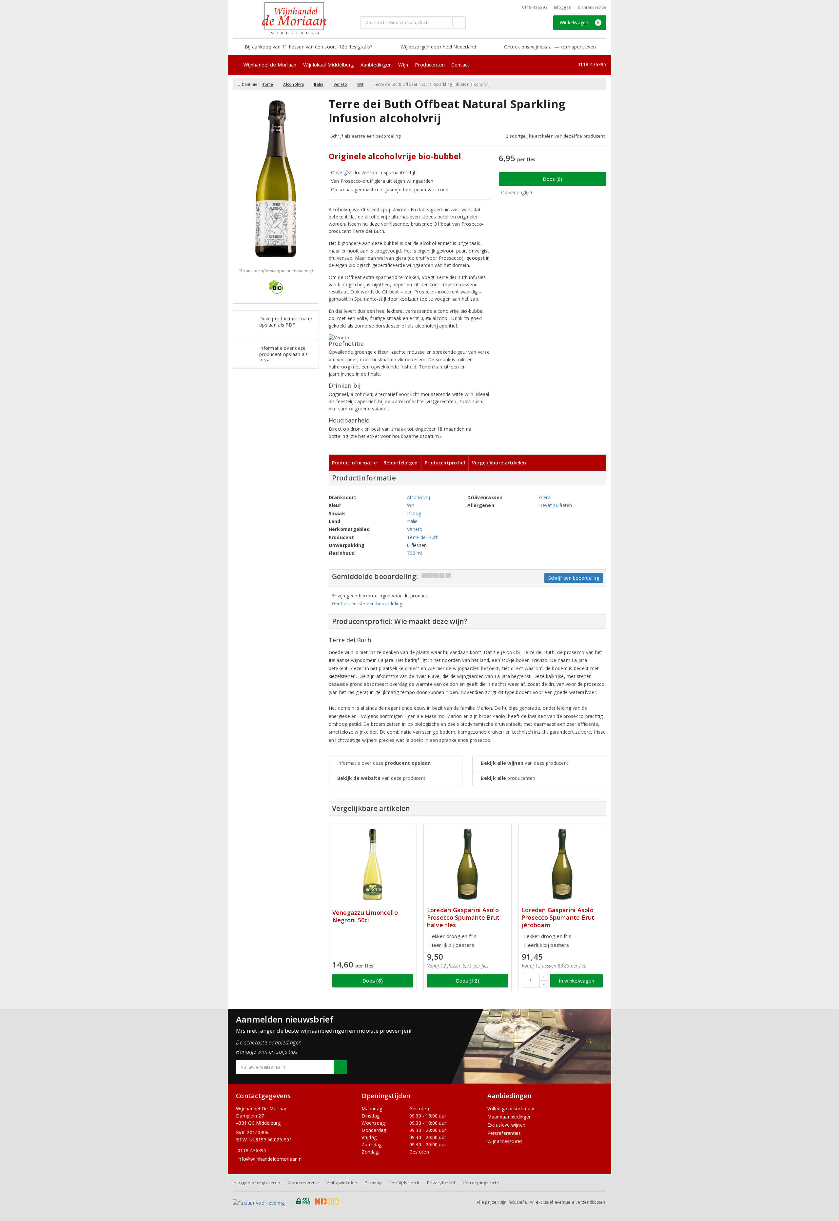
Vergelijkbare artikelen (499, 463)
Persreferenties (504, 1133)
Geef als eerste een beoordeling (367, 603)
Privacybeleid (441, 1183)
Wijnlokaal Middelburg (328, 64)
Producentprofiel (445, 463)
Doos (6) (552, 179)
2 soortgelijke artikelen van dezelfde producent (555, 136)
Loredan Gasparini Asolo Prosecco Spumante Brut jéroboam (558, 917)
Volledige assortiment (511, 1108)
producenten (508, 778)
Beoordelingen (400, 463)
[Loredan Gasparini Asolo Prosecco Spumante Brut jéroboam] (562, 864)
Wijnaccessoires (505, 1141)
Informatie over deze (384, 763)
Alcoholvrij (293, 84)
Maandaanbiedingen (509, 1117)
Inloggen (562, 7)
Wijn (403, 64)
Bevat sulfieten (555, 505)
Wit (360, 84)
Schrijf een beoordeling (573, 578)
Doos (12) (467, 980)
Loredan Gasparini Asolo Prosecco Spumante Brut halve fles (463, 917)
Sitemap (373, 1183)
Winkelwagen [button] (579, 22)
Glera (545, 497)
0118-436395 (534, 7)
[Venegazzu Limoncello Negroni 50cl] (373, 864)
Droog (414, 513)
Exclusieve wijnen (506, 1125)
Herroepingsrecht (481, 1183)
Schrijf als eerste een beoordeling (365, 136)
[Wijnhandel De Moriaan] (294, 18)
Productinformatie (354, 463)
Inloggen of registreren (256, 1183)
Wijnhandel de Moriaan (270, 64)
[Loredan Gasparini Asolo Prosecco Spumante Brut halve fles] (467, 864)
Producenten (430, 64)
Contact (460, 64)
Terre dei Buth (423, 537)
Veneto (340, 84)
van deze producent (381, 778)
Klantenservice (592, 7)
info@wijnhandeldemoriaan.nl (270, 1159)
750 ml (414, 553)
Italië (318, 84)
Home (267, 84)
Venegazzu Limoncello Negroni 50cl (365, 916)
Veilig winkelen (341, 1183)
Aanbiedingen (376, 64)
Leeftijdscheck (405, 1183)
